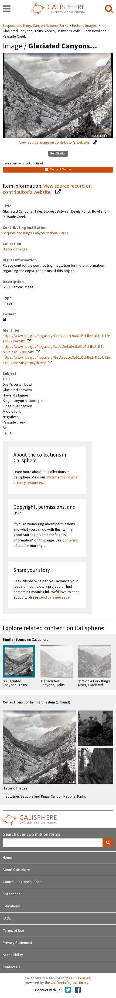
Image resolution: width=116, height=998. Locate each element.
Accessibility (13, 955)
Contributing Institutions (22, 882)
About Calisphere (16, 870)
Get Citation (58, 153)
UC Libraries (80, 978)
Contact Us (11, 967)
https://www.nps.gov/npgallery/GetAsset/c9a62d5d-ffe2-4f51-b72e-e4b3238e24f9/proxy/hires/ (57, 360)
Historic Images (84, 25)
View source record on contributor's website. (47, 189)
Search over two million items (31, 834)
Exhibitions (11, 906)
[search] (109, 9)
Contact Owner (60, 169)
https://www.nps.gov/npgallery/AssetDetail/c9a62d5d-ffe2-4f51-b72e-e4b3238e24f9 (54, 349)
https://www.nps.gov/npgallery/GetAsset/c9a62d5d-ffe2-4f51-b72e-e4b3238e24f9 (57, 338)
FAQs (7, 918)
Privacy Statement (17, 943)
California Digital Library (69, 983)
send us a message (54, 597)
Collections (12, 894)
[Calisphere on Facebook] (78, 990)
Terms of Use (13, 930)
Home (7, 857)
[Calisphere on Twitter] (68, 990)
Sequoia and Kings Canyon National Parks (36, 25)
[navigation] (7, 9)
